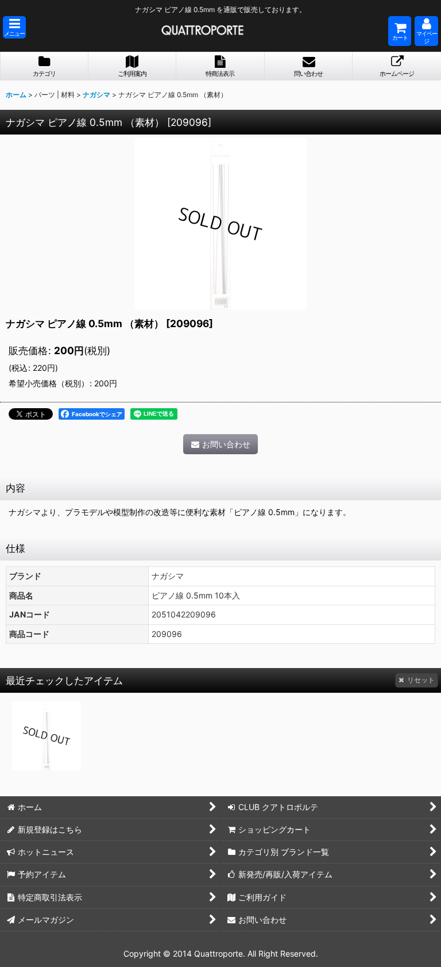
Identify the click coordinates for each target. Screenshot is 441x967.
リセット (421, 680)
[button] (14, 27)
